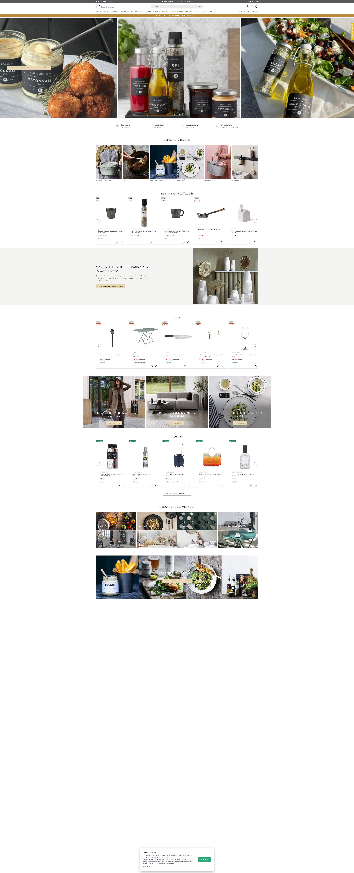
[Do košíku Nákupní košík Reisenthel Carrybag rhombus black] (253, 366)
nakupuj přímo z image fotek (110, 286)
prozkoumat (177, 423)
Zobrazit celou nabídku (175, 493)
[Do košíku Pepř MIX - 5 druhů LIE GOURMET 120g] (252, 485)
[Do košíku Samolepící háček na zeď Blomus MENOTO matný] (250, 242)
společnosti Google (167, 863)
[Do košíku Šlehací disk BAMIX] (219, 366)
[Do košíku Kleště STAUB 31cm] (183, 242)
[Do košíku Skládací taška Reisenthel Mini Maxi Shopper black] (150, 242)
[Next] (255, 221)
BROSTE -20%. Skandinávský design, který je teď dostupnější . (176, 15)
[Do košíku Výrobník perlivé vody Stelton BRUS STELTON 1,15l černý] (216, 242)
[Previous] (98, 221)
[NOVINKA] (108, 456)
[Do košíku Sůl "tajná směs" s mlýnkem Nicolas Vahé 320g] (117, 242)
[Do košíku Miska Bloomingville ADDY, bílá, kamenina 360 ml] (153, 366)
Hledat (200, 6)
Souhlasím (204, 859)
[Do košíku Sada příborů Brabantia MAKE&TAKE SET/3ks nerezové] (186, 366)
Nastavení (146, 866)
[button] (4, 68)
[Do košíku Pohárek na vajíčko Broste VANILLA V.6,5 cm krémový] (219, 485)
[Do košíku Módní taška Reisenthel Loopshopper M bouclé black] (119, 485)
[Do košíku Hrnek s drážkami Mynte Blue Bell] (152, 485)
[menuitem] (98, 12)
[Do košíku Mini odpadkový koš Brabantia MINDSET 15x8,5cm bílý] (120, 366)
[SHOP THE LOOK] (225, 304)
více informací (114, 423)
